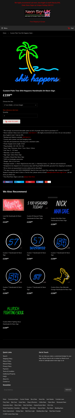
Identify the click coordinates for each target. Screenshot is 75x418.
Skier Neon (33, 408)
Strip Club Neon (27, 405)
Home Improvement (8, 411)
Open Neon (25, 408)
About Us (6, 379)
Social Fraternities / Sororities (11, 408)
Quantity (5, 112)
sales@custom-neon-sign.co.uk (57, 172)
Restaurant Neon (61, 402)
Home (4, 33)
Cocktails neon (60, 399)
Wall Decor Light (30, 411)
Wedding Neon (59, 408)
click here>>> (33, 133)
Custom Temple (24, 399)
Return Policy (7, 361)
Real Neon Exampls (55, 411)
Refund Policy (7, 364)
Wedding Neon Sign (42, 411)
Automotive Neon (8, 405)
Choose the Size (8, 101)
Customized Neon (13, 399)
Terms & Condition (8, 371)
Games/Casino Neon (40, 405)
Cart (72, 28)
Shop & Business (32, 402)
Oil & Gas (50, 405)
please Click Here (29, 177)
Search (5, 356)
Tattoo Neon (51, 402)
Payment (5, 369)
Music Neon (18, 405)
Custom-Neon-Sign (12, 414)
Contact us (6, 381)
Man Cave (14, 402)
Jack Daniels (50, 399)
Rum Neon (50, 408)
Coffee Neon (42, 402)
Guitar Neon (22, 402)
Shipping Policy (7, 358)
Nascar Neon (41, 408)
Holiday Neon (19, 411)
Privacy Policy (7, 366)
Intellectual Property (9, 374)
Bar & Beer (34, 399)
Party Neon (6, 402)
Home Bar (42, 399)
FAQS (5, 376)
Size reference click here (10, 110)
